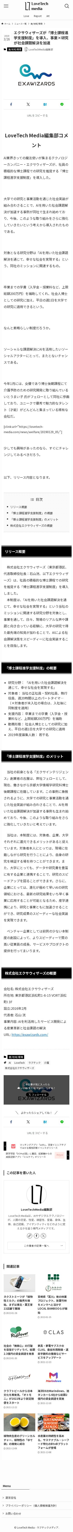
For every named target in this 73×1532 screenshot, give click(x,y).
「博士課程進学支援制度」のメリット (34, 519)
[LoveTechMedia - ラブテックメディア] (36, 6)
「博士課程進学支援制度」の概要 (31, 513)
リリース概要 (18, 507)
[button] (11, 104)
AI (10, 1062)
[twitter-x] (43, 1235)
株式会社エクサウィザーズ (19, 1068)
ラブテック (34, 1062)
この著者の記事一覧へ (36, 1245)
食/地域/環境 (14, 49)
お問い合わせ (13, 1513)
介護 (46, 1062)
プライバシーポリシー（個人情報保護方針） (31, 1505)
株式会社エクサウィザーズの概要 (31, 525)
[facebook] (36, 1235)
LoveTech (19, 1062)
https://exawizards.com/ (30, 1034)
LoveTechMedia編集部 (36, 1209)
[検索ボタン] (67, 6)
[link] (29, 1235)
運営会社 (10, 1497)
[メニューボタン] (6, 6)
